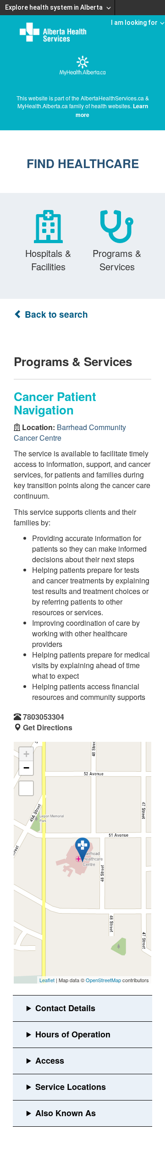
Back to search (55, 314)
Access (49, 1060)
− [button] (26, 768)
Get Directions (47, 727)
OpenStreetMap (103, 980)
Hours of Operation (72, 1034)
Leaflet (47, 980)
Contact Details (65, 1008)
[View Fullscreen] (26, 788)
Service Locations (70, 1087)
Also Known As (65, 1113)
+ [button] (26, 754)
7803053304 (43, 716)
